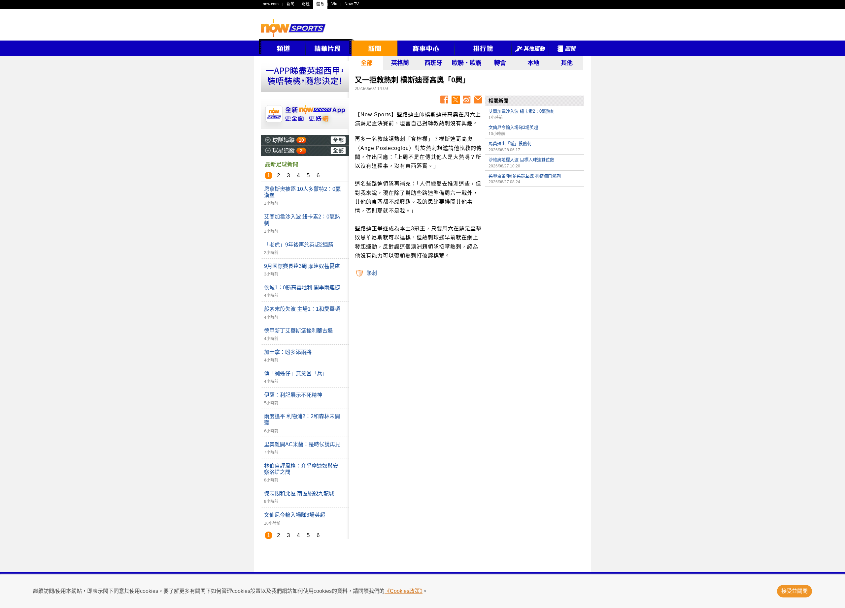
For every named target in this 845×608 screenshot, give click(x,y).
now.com (271, 4)
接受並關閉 (794, 591)
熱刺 (371, 273)
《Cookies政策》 (403, 591)
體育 (320, 4)
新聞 (290, 4)
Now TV (352, 4)
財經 (306, 4)
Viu (334, 4)
